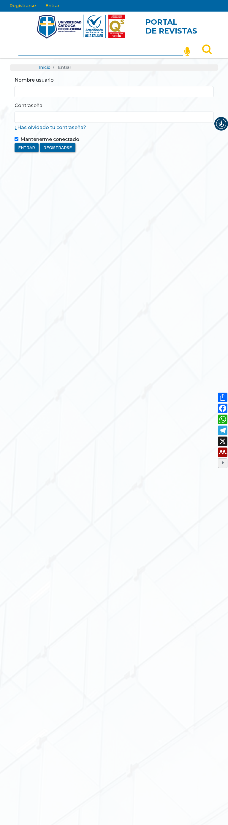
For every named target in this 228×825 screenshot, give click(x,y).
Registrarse (23, 5)
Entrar (52, 5)
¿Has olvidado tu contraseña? (50, 127)
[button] (221, 124)
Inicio (44, 67)
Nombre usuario (34, 80)
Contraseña (28, 105)
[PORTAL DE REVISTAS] (25, 26)
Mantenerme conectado (49, 139)
